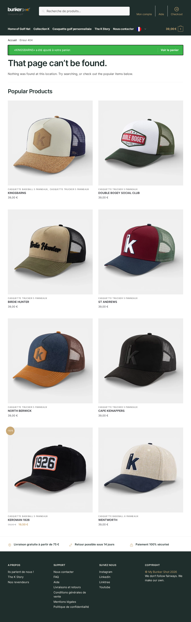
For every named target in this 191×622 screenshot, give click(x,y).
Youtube (104, 587)
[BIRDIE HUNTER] (50, 251)
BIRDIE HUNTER (18, 302)
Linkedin (104, 577)
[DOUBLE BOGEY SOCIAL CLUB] (140, 143)
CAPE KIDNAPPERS (111, 411)
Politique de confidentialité (71, 607)
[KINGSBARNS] (50, 143)
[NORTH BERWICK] (50, 360)
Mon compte (144, 14)
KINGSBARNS (17, 193)
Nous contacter (64, 572)
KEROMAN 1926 (19, 520)
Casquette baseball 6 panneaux (118, 516)
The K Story (16, 577)
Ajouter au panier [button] (50, 205)
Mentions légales (65, 602)
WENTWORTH (107, 520)
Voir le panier (170, 50)
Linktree (104, 582)
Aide (161, 14)
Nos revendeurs (18, 582)
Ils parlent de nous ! (21, 572)
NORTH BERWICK (20, 411)
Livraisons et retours (67, 587)
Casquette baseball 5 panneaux (28, 189)
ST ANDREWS (107, 302)
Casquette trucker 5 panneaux (69, 189)
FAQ (56, 577)
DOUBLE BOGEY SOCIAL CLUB (119, 193)
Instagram (105, 572)
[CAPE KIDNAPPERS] (140, 360)
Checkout (177, 14)
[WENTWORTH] (140, 470)
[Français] (141, 29)
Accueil (12, 40)
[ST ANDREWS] (140, 251)
